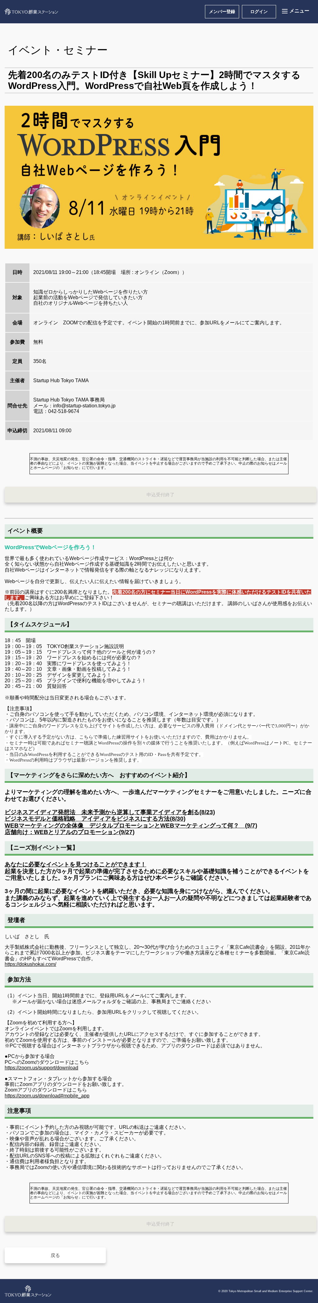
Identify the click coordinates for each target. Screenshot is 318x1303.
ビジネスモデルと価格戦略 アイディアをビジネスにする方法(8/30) (95, 818)
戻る (55, 1255)
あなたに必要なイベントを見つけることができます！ (75, 864)
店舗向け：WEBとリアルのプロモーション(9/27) (69, 832)
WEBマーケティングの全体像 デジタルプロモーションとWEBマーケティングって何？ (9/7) (131, 825)
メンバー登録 (222, 11)
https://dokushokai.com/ (30, 964)
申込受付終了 (161, 494)
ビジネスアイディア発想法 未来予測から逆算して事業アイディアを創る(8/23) (110, 812)
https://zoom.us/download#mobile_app (47, 1095)
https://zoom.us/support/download (41, 1067)
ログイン (259, 11)
